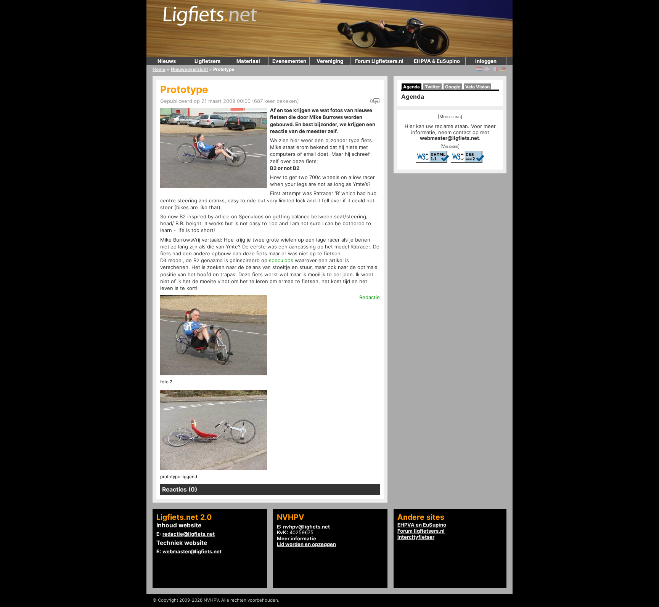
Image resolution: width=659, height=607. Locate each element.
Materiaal (248, 61)
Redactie (369, 297)
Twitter (432, 87)
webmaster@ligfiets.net (449, 138)
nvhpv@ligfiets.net (306, 527)
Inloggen (486, 61)
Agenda (411, 87)
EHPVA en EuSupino (421, 525)
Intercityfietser (415, 537)
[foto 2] (213, 373)
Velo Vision (477, 87)
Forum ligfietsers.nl (421, 531)
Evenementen (289, 61)
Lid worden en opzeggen (306, 544)
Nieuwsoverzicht (189, 69)
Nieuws (167, 61)
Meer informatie (296, 538)
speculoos (281, 260)
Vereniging (330, 61)
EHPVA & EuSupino (437, 61)
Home (159, 69)
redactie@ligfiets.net (188, 534)
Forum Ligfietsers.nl (379, 61)
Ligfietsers (207, 61)
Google (452, 87)
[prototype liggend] (213, 468)
